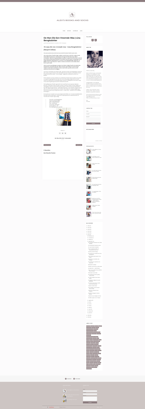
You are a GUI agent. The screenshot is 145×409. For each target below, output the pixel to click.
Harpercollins (57, 100)
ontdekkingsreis (94, 358)
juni (89, 303)
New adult (89, 335)
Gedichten (96, 329)
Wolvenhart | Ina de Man (92, 272)
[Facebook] (92, 40)
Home (98, 407)
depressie (96, 344)
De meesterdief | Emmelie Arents (94, 245)
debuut (92, 344)
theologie (88, 365)
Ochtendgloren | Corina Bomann (73, 389)
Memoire (98, 333)
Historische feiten (90, 330)
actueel (88, 341)
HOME (64, 30)
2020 (89, 315)
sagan (99, 362)
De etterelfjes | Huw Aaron (72, 399)
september (90, 241)
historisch (92, 350)
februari (90, 310)
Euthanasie (89, 327)
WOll (88, 339)
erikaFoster (95, 345)
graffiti (88, 350)
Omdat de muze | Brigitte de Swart (94, 295)
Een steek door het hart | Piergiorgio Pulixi (96, 185)
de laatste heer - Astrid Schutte (94, 268)
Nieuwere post (47, 145)
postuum (94, 359)
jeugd (88, 353)
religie (88, 362)
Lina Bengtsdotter (58, 99)
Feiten (97, 327)
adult (92, 341)
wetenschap (89, 368)
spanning (98, 364)
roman (91, 362)
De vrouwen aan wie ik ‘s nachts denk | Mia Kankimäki (94, 283)
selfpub (91, 364)
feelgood (94, 347)
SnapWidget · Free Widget (98, 140)
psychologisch (93, 361)
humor (99, 350)
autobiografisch (97, 341)
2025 (89, 227)
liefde (99, 353)
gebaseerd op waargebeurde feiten (93, 348)
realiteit (98, 361)
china (97, 342)
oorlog (99, 358)
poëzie (88, 361)
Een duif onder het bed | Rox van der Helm (96, 171)
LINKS (81, 30)
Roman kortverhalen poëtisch (92, 336)
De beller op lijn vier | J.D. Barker (94, 297)
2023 (89, 231)
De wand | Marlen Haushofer (93, 247)
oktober (90, 239)
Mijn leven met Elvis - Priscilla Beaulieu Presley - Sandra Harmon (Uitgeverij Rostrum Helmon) (96, 200)
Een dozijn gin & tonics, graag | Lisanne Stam (94, 275)
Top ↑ (101, 407)
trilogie (96, 365)
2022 (89, 232)
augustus (90, 300)
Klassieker (94, 333)
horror (96, 350)
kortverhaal (95, 353)
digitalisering (89, 345)
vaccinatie (89, 367)
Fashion (93, 327)
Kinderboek (89, 333)
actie (100, 339)
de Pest (88, 344)
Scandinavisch (89, 338)
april (89, 307)
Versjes (94, 338)
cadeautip (93, 342)
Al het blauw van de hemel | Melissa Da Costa (96, 157)
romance (95, 362)
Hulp (95, 330)
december (90, 235)
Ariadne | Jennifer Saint (92, 285)
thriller (92, 365)
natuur (92, 356)
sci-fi (87, 364)
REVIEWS (69, 30)
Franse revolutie (90, 329)
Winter (91, 339)
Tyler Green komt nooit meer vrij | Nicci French (96, 213)
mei (89, 305)
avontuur (88, 342)
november (90, 237)
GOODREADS (75, 30)
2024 (89, 229)
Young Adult (95, 339)
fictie (98, 347)
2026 (89, 225)
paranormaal (89, 359)
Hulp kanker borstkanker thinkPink (93, 332)
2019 (88, 317)
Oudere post (78, 145)
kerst (91, 353)
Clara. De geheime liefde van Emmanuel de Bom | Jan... (93, 249)
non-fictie (97, 356)
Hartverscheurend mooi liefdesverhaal (96, 178)
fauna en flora (89, 347)
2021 (88, 234)
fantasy (99, 345)
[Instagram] (96, 40)
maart (89, 309)
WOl (98, 338)
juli (89, 302)
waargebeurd (94, 367)
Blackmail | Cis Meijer (92, 264)
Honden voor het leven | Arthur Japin (95, 266)
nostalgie (88, 358)
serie (94, 364)
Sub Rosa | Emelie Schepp (93, 251)
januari (89, 312)
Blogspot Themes (62, 407)
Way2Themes (51, 407)
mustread (88, 356)
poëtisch (98, 359)
